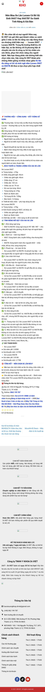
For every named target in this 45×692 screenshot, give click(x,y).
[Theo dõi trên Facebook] (17, 679)
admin (33, 27)
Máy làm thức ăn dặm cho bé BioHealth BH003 (24, 407)
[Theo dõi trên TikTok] (22, 679)
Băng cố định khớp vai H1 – (21, 398)
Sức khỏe (22, 12)
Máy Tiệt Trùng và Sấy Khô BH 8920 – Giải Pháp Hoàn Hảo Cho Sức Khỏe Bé (22, 404)
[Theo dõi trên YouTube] (27, 679)
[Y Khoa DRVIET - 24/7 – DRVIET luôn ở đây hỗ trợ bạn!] (22, 3)
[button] (3, 3)
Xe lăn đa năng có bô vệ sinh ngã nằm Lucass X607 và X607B (22, 63)
